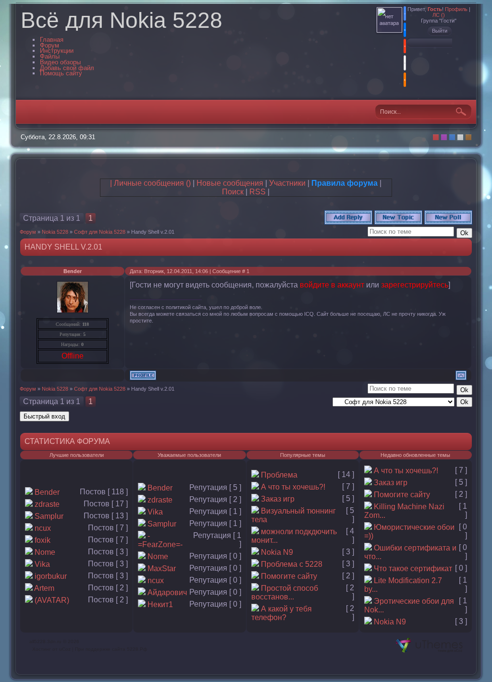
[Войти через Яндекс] (405, 46)
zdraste (47, 504)
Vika (42, 564)
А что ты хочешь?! (293, 487)
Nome (45, 552)
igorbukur (51, 576)
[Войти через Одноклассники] (405, 79)
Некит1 (160, 604)
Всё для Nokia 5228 (121, 20)
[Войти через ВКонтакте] (405, 30)
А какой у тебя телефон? (281, 613)
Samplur (49, 516)
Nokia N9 (277, 552)
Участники (287, 183)
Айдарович (167, 592)
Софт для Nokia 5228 (99, 232)
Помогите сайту (289, 576)
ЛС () (438, 15)
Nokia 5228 (55, 232)
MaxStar (162, 568)
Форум (28, 232)
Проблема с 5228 (291, 564)
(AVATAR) (52, 600)
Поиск (233, 192)
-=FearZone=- (160, 540)
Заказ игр (278, 499)
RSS (257, 192)
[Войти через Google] (405, 63)
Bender (72, 271)
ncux (43, 528)
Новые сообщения (230, 183)
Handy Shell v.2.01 (152, 232)
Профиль (456, 9)
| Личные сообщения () (150, 183)
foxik (42, 540)
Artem (44, 588)
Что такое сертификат (413, 568)
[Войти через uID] (405, 13)
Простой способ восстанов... (284, 592)
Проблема (279, 475)
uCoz (65, 649)
